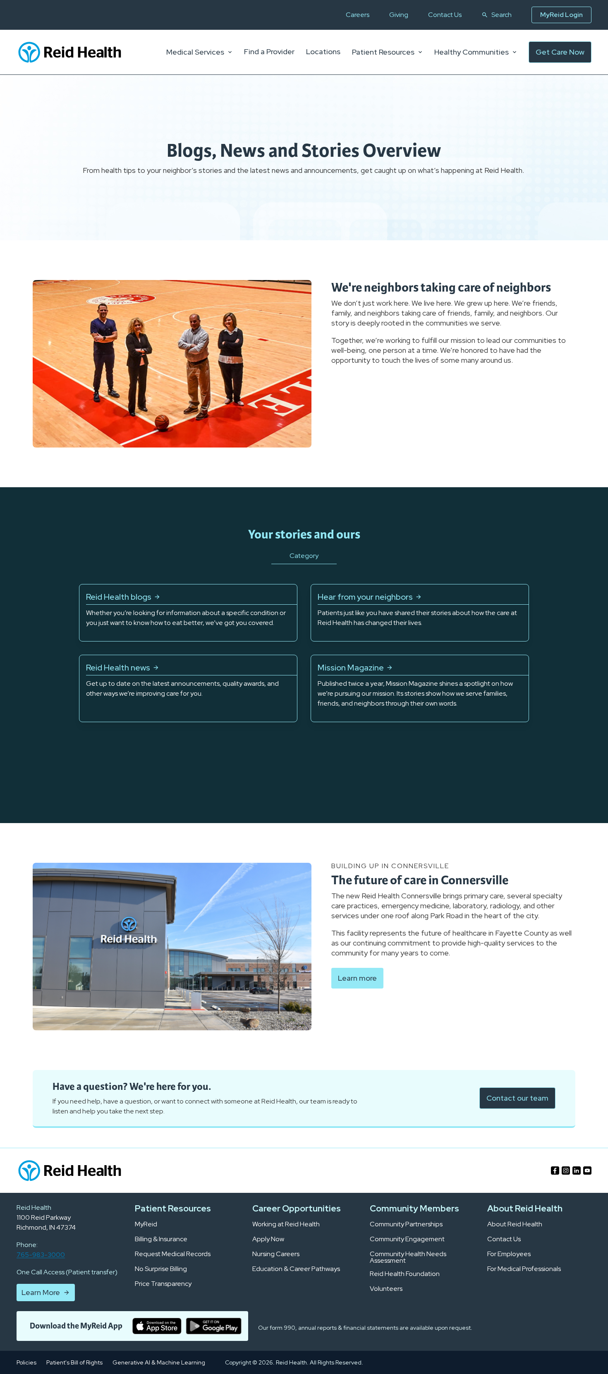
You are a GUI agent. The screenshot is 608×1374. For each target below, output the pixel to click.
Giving (398, 15)
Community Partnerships (406, 1224)
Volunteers (386, 1288)
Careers (357, 15)
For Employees (509, 1254)
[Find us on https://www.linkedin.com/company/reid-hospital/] (576, 1170)
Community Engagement (407, 1239)
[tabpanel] (304, 653)
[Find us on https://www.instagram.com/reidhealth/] (566, 1170)
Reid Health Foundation (405, 1274)
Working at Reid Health (286, 1224)
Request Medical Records (173, 1254)
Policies (26, 1362)
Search (501, 15)
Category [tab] (304, 555)
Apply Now (268, 1239)
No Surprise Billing (161, 1269)
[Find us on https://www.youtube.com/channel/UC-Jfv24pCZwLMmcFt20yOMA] (587, 1170)
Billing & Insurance (161, 1239)
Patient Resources (383, 52)
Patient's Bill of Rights (74, 1362)
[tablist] (304, 566)
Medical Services (195, 52)
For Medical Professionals (524, 1269)
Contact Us (445, 15)
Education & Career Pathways (296, 1269)
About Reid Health (514, 1224)
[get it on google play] (214, 1326)
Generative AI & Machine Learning (159, 1362)
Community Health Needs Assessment (408, 1257)
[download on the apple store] (157, 1326)
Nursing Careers (275, 1254)
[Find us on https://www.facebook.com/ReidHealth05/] (555, 1170)
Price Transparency (163, 1284)
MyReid (146, 1224)
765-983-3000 (41, 1254)
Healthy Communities (471, 52)
